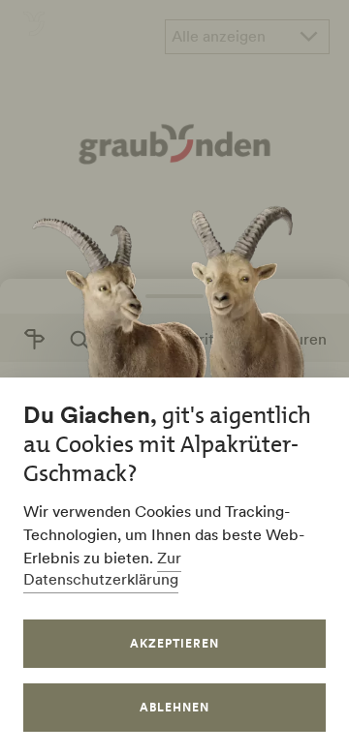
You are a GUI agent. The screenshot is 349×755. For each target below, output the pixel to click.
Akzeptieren (174, 643)
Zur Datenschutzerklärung (102, 568)
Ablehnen (174, 707)
